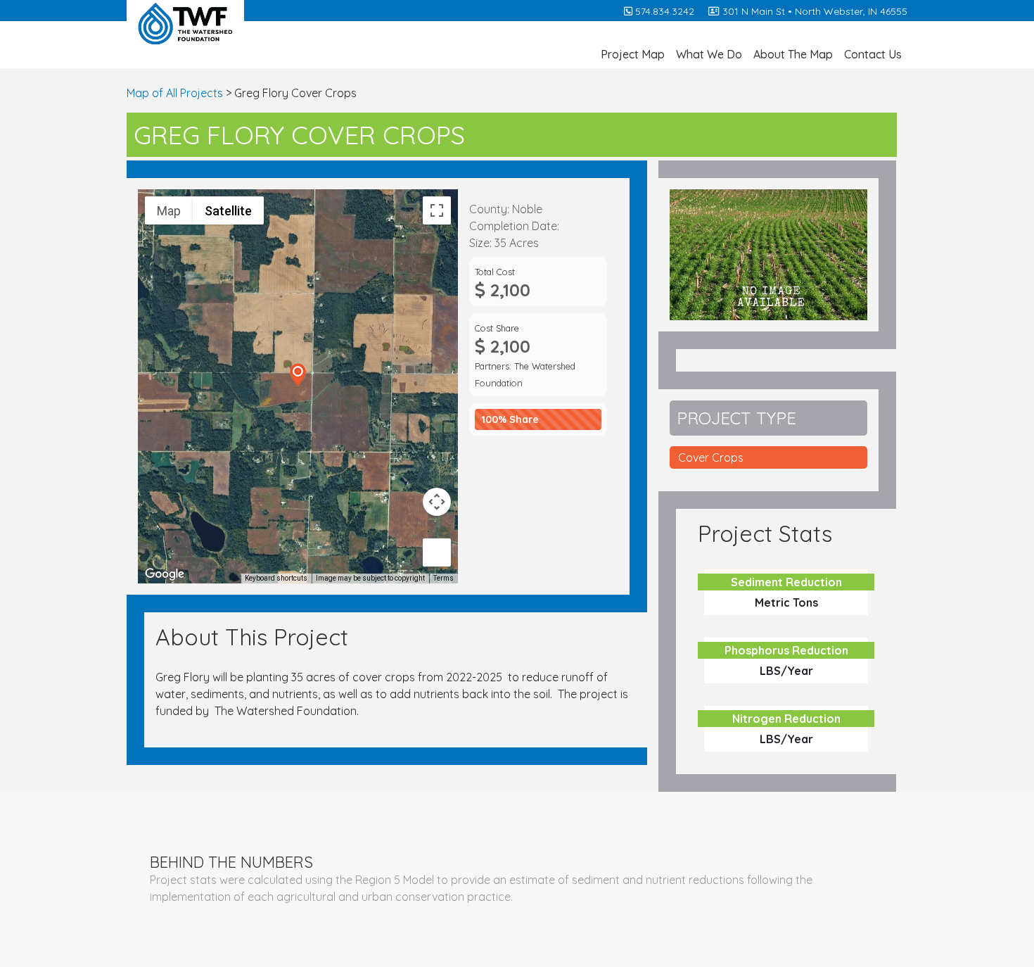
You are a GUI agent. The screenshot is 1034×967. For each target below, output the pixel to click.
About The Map (793, 54)
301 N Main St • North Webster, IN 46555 (813, 11)
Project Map (633, 54)
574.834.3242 (663, 11)
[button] (298, 374)
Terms (443, 578)
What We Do (709, 54)
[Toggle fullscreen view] (437, 210)
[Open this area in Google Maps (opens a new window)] (164, 574)
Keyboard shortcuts (276, 578)
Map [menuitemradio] (169, 210)
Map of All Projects (175, 93)
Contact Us (873, 54)
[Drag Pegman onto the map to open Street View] (437, 552)
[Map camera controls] (437, 502)
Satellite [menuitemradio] (228, 210)
